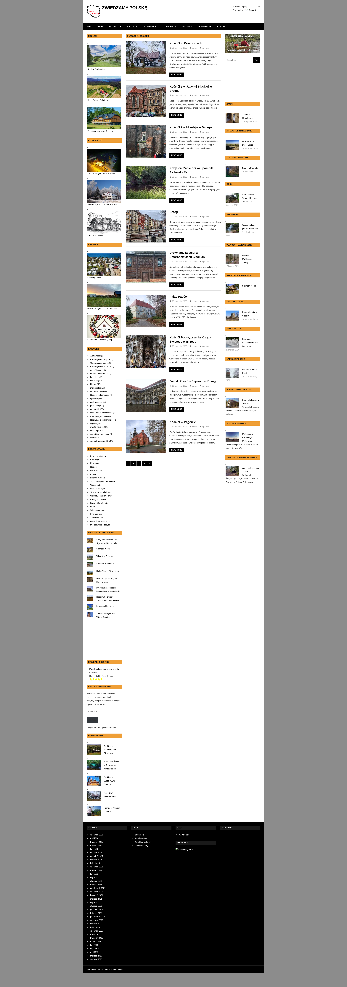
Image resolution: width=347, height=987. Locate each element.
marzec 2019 (96, 956)
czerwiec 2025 (96, 867)
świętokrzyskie (97, 427)
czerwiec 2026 (96, 835)
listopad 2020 (96, 913)
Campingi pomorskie (99, 363)
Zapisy (92, 720)
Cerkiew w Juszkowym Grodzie (109, 781)
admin (194, 48)
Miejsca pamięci (97, 489)
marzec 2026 (96, 845)
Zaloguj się (139, 835)
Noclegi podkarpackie (99, 395)
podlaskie (94, 405)
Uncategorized (96, 430)
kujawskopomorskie (99, 373)
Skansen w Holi (103, 549)
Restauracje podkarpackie (101, 420)
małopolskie (95, 388)
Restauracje (150, 27)
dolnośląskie (95, 370)
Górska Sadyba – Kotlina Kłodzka (102, 308)
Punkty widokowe (98, 499)
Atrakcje (114, 27)
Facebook (187, 27)
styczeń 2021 (96, 906)
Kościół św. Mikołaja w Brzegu (190, 127)
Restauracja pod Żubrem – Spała (102, 204)
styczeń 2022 (96, 881)
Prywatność (205, 27)
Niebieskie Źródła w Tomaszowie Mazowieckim (111, 765)
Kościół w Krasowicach (185, 43)
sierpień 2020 (96, 923)
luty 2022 (94, 877)
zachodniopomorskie (99, 441)
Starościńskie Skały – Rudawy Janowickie (249, 198)
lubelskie (94, 377)
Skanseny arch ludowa (100, 492)
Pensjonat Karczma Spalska (100, 131)
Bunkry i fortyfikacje (99, 503)
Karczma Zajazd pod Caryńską (101, 173)
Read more (176, 75)
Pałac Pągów (178, 296)
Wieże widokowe (97, 510)
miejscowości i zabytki (100, 525)
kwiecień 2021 (96, 895)
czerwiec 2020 (96, 931)
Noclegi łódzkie (97, 391)
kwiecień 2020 (96, 938)
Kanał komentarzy (143, 842)
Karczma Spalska (95, 235)
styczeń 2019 (96, 959)
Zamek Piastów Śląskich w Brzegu (193, 381)
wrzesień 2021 (96, 891)
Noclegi (130, 27)
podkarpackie (96, 402)
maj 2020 (94, 934)
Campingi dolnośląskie (100, 359)
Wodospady (95, 485)
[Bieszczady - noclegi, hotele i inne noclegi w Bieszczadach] (184, 849)
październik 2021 (97, 888)
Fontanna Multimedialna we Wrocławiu (250, 342)
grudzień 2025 (96, 856)
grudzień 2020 (96, 909)
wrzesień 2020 (96, 920)
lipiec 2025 (95, 863)
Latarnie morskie (97, 478)
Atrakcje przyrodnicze (100, 521)
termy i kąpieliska (98, 456)
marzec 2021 (96, 899)
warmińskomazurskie (99, 434)
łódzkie (93, 384)
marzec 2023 (96, 870)
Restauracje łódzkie (99, 416)
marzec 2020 (96, 941)
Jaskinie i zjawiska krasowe (102, 481)
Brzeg (173, 212)
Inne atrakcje (96, 514)
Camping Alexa (94, 278)
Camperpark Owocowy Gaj (99, 339)
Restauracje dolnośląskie (101, 412)
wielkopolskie (96, 437)
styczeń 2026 (96, 852)
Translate (253, 10)
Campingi (169, 27)
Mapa (100, 27)
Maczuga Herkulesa (105, 606)
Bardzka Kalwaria (250, 168)
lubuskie (94, 381)
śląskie (93, 423)
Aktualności (95, 356)
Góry (92, 507)
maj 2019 (94, 952)
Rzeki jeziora (96, 471)
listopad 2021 (96, 884)
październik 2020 (97, 916)
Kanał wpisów (141, 838)
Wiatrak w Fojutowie (105, 556)
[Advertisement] (104, 640)
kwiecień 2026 (96, 842)
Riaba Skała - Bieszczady (107, 571)
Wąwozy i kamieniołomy (101, 496)
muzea (93, 474)
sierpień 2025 (96, 860)
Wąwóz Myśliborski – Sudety (248, 259)
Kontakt (221, 27)
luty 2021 (94, 902)
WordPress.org (141, 845)
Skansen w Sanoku (105, 563)
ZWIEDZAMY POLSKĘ (124, 7)
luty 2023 (94, 874)
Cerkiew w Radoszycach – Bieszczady (111, 749)
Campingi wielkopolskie (100, 366)
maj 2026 (94, 838)
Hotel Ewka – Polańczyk (98, 100)
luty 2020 (94, 945)
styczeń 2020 (96, 948)
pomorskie (95, 409)
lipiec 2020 (95, 927)
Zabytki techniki (97, 517)
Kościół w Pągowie (182, 422)
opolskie (205, 48)
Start (89, 27)
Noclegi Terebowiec (96, 69)
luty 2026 (94, 849)
